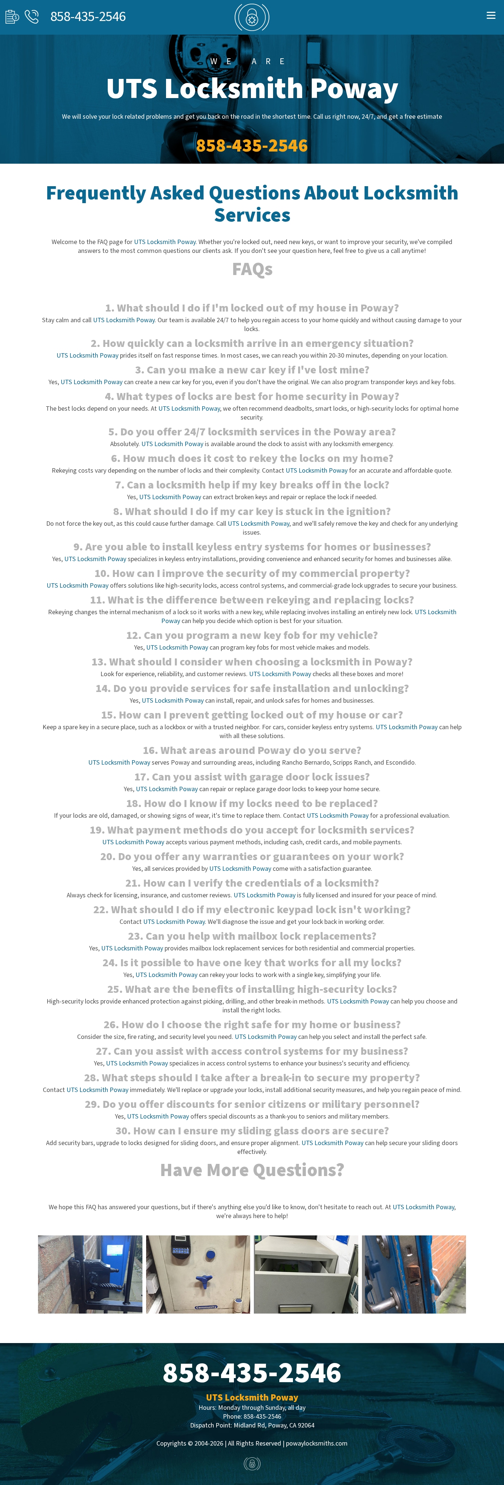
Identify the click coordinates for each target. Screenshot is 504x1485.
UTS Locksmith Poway (165, 242)
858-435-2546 (87, 17)
